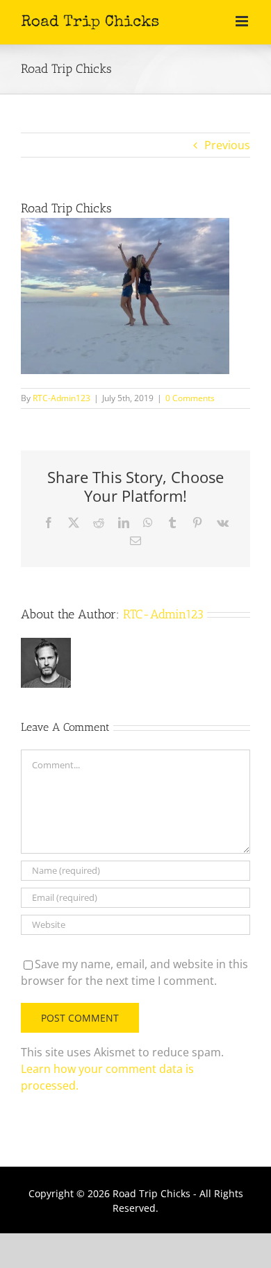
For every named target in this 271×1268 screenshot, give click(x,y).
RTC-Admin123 (61, 398)
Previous (227, 145)
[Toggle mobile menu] (243, 21)
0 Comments (190, 398)
